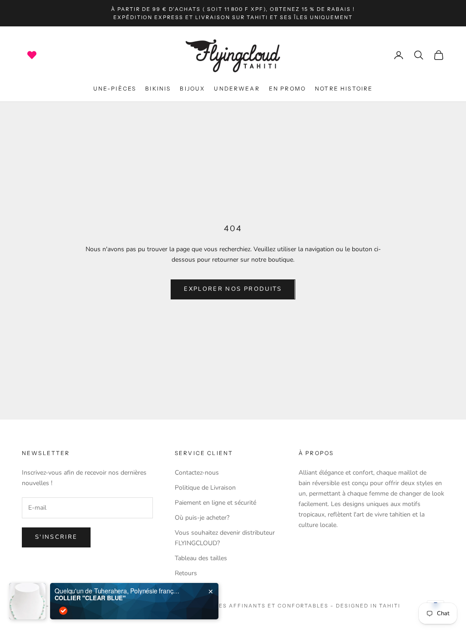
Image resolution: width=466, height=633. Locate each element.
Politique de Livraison (205, 487)
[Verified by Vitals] (63, 611)
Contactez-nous (197, 472)
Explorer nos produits (233, 289)
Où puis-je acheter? (202, 517)
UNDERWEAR (236, 88)
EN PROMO (287, 88)
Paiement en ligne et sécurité (215, 502)
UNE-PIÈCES (115, 88)
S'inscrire (56, 537)
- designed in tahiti (365, 606)
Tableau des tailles (201, 558)
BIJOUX (192, 88)
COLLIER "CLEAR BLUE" (90, 598)
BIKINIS (158, 88)
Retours (186, 573)
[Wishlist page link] (31, 55)
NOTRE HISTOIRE (344, 88)
